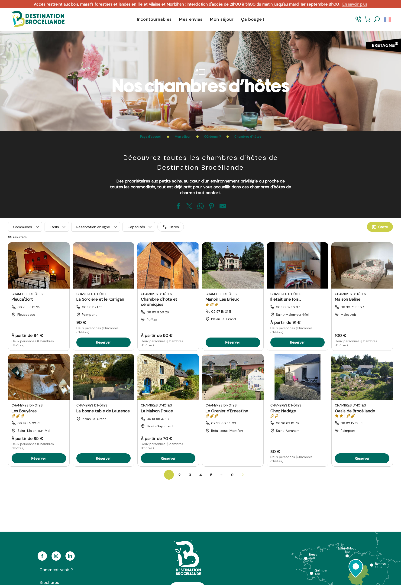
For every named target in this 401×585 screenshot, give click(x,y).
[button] (377, 19)
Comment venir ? (56, 569)
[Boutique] (367, 21)
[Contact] (358, 21)
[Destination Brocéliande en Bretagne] (34, 19)
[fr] (388, 19)
